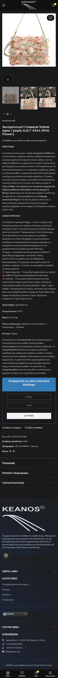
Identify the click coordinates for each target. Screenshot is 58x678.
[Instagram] (6, 555)
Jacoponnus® (8, 120)
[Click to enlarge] (7, 79)
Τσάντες (34, 446)
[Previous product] (4, 114)
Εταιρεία (6, 589)
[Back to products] (7, 114)
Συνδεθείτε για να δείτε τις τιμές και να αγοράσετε (24, 140)
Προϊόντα (6, 594)
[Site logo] (29, 5)
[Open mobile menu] (4, 5)
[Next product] (11, 114)
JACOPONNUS (22, 446)
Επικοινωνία (8, 599)
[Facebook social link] (10, 451)
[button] (5, 49)
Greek (10, 614)
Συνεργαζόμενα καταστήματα (15, 584)
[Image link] (23, 518)
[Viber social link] (14, 451)
